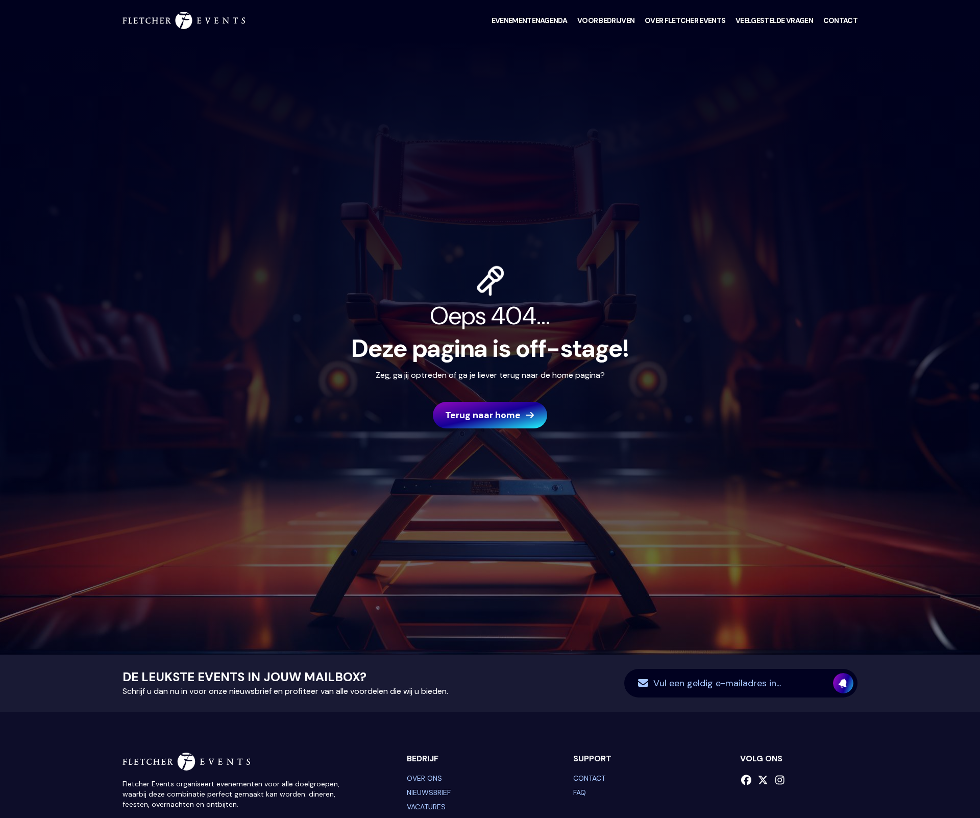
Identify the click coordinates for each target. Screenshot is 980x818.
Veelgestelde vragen (774, 20)
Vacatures (426, 806)
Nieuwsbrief (429, 792)
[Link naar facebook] (746, 780)
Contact (840, 20)
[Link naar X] (763, 780)
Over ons (424, 778)
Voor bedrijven (605, 20)
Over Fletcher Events (685, 20)
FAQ (579, 792)
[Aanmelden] (843, 683)
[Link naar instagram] (780, 780)
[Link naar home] (183, 20)
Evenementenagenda (529, 20)
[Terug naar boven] (947, 785)
